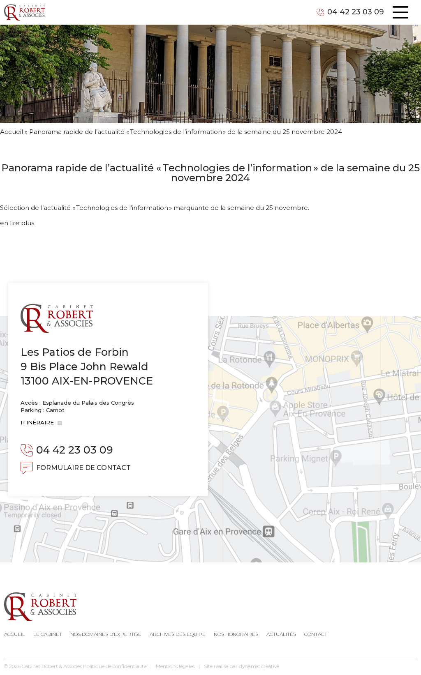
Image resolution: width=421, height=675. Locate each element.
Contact (315, 634)
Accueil (11, 132)
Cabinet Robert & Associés (52, 666)
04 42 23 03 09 (355, 11)
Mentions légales (175, 666)
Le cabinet (47, 634)
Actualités (281, 634)
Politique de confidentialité (114, 666)
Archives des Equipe (178, 634)
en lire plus (17, 223)
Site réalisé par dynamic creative (241, 666)
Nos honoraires (236, 634)
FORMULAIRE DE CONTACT (83, 468)
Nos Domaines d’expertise (105, 634)
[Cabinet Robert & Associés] (24, 12)
